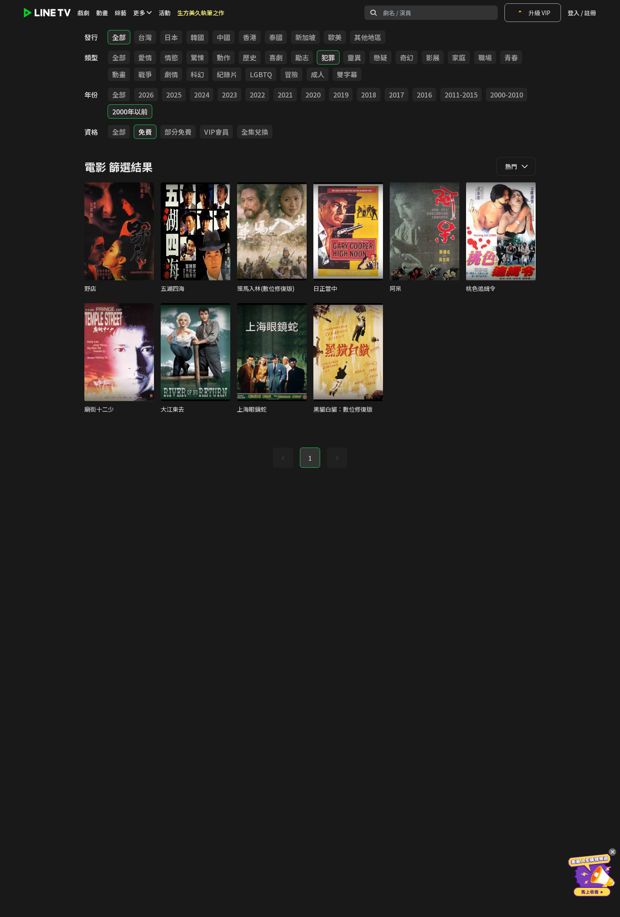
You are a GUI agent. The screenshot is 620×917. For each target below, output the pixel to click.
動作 (223, 57)
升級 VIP (539, 12)
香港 (249, 37)
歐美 (335, 37)
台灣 (145, 37)
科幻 (197, 74)
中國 (223, 37)
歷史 (249, 57)
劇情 (171, 74)
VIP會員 (216, 132)
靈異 (354, 57)
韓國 (197, 37)
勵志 (302, 57)
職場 (485, 57)
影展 (432, 57)
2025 (173, 95)
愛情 (145, 57)
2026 (146, 95)
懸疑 (380, 57)
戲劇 (83, 12)
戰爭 (145, 74)
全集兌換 (254, 132)
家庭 (459, 57)
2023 (229, 95)
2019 (340, 95)
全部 (119, 37)
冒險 (291, 74)
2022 (257, 95)
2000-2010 (506, 95)
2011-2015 (461, 95)
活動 (164, 12)
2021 (285, 95)
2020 (313, 95)
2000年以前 (130, 111)
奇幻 (406, 57)
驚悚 (197, 57)
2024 (201, 95)
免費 (145, 132)
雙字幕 (347, 74)
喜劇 (276, 57)
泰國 (276, 37)
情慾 (171, 57)
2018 (368, 95)
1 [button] (310, 458)
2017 (396, 95)
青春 (511, 57)
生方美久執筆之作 (200, 12)
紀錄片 (227, 74)
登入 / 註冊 (582, 12)
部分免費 (177, 132)
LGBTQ (261, 74)
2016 (424, 95)
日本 (171, 37)
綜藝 (121, 12)
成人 (317, 74)
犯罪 (328, 57)
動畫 (102, 12)
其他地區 (367, 37)
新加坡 (305, 37)
